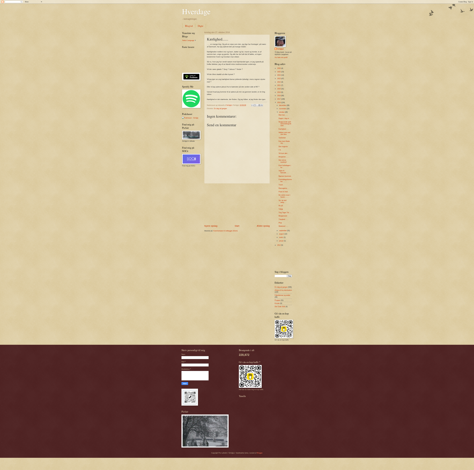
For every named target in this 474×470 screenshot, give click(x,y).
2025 (279, 72)
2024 (279, 75)
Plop (280, 223)
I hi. (280, 150)
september (283, 230)
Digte (200, 26)
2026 (279, 68)
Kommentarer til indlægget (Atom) (225, 231)
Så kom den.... (284, 153)
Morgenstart (283, 216)
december (283, 105)
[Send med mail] (252, 105)
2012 (279, 245)
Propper (277, 300)
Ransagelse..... (284, 188)
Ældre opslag (263, 226)
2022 (279, 82)
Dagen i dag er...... (285, 118)
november (283, 109)
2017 (279, 99)
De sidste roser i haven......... (284, 196)
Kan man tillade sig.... (284, 142)
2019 (279, 92)
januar (281, 241)
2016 (279, 102)
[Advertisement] (237, 204)
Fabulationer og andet (282, 295)
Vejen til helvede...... (284, 171)
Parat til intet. (283, 192)
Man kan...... (283, 115)
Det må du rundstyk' (283, 161)
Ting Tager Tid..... (285, 212)
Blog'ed (189, 26)
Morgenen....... (284, 157)
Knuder (277, 303)
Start (237, 226)
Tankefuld (282, 138)
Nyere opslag (210, 226)
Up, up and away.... (282, 201)
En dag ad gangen (220, 108)
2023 (279, 78)
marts (281, 237)
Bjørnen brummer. (285, 176)
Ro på (281, 206)
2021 (279, 85)
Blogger (259, 453)
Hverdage (196, 11)
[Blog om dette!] (255, 105)
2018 (279, 95)
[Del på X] (257, 105)
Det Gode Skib (280, 306)
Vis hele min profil (281, 57)
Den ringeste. (283, 146)
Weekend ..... (283, 226)
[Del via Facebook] (259, 105)
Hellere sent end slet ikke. (284, 133)
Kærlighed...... (284, 129)
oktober (282, 112)
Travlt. (281, 185)
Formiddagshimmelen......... (285, 180)
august (281, 234)
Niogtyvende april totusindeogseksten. (285, 124)
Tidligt (281, 209)
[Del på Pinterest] (262, 105)
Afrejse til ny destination (283, 290)
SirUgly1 (280, 49)
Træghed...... (283, 219)
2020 (279, 89)
